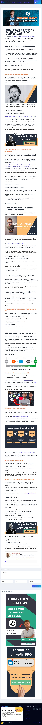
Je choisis (6, 719)
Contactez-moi (37, 2)
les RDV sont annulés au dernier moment (16, 243)
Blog (32, 1)
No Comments (32, 36)
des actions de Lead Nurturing (27, 452)
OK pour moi (17, 719)
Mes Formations (20, 2)
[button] (2, 723)
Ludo (3, 2)
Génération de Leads (18, 36)
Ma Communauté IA (27, 2)
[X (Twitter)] (40, 709)
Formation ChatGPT (27, 714)
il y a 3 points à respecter (30, 493)
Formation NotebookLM (28, 717)
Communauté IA (28, 711)
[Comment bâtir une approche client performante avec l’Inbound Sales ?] (21, 18)
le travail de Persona (28, 380)
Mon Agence (13, 2)
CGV (40, 722)
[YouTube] (34, 709)
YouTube (27, 708)
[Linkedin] (5, 561)
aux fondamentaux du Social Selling (20, 416)
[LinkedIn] (37, 709)
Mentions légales (35, 722)
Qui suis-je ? (8, 2)
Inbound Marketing (25, 36)
